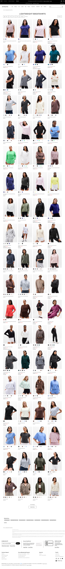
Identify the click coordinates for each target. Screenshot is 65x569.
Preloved (45, 6)
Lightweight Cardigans (30, 520)
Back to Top (32, 507)
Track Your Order (4, 556)
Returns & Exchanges (5, 555)
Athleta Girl (37, 6)
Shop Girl (38, 3)
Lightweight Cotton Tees (14, 520)
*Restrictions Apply (5, 545)
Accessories (33, 6)
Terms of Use (34, 563)
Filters (7, 16)
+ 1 (27, 140)
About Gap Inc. (45, 563)
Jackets (22, 6)
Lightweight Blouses (53, 520)
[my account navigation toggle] (61, 1)
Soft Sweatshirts (6, 520)
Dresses (29, 6)
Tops (19, 6)
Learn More (30, 547)
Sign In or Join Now (46, 1)
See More (5, 522)
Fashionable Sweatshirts (45, 520)
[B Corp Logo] (49, 543)
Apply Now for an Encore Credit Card (23, 557)
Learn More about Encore (22, 555)
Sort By (59, 16)
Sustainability (39, 563)
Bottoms (15, 6)
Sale (41, 6)
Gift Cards (3, 557)
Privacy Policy (12, 545)
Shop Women (34, 3)
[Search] (62, 6)
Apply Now (25, 547)
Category (22, 16)
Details (51, 1)
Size (10, 16)
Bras (25, 6)
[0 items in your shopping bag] (64, 1)
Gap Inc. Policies (29, 565)
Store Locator (57, 555)
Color (14, 16)
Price (17, 16)
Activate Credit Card (21, 556)
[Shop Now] (32, 3)
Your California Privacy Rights (27, 563)
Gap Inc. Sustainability (42, 555)
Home (4, 527)
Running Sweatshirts (22, 520)
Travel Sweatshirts (37, 520)
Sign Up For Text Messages (59, 556)
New (12, 6)
